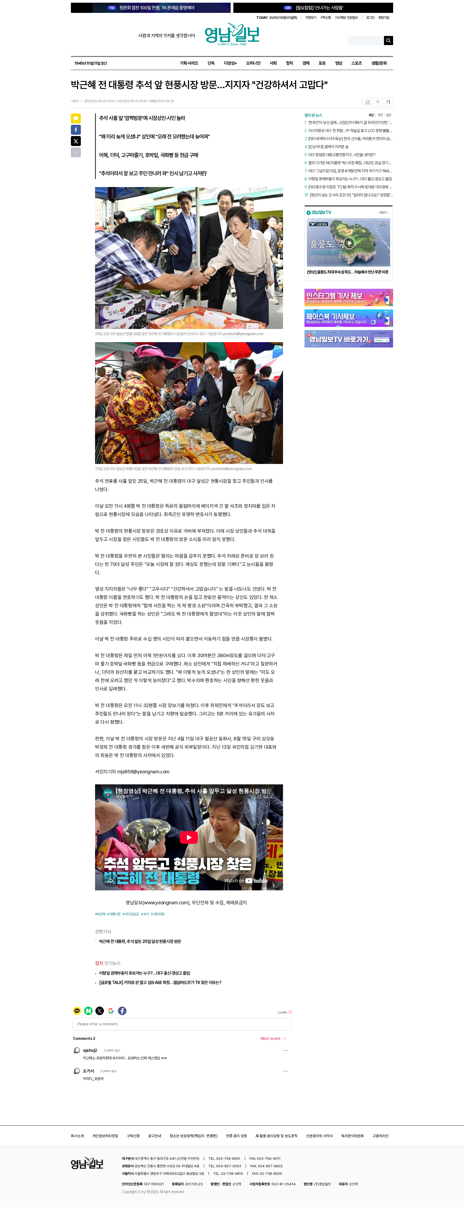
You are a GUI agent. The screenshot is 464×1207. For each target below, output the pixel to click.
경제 (305, 63)
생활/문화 (379, 63)
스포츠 (356, 63)
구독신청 (325, 18)
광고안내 (154, 1136)
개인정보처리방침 (105, 1136)
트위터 (76, 141)
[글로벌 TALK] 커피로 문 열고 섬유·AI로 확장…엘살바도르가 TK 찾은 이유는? (160, 982)
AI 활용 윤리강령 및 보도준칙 (277, 1136)
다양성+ (230, 63)
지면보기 (310, 18)
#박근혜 (100, 914)
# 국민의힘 (157, 914)
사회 (273, 63)
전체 (76, 152)
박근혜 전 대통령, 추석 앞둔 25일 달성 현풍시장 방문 (140, 941)
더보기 (382, 212)
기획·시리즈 (189, 63)
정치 (289, 63)
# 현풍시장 (113, 914)
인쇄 (368, 102)
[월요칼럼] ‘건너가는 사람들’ (314, 7)
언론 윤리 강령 (236, 1136)
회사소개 (77, 1136)
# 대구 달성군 (130, 914)
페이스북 (76, 130)
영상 (338, 63)
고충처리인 (380, 1136)
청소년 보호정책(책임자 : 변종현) (194, 1136)
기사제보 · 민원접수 (346, 18)
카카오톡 (76, 118)
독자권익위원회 (352, 1136)
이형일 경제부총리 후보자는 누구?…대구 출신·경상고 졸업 (144, 973)
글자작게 (378, 102)
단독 (211, 63)
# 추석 (145, 914)
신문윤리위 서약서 (319, 1136)
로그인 (370, 18)
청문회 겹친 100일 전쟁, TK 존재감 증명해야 (151, 7)
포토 (322, 63)
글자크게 (388, 102)
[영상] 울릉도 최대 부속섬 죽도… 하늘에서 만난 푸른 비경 (347, 272)
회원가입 (383, 18)
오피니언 (253, 63)
